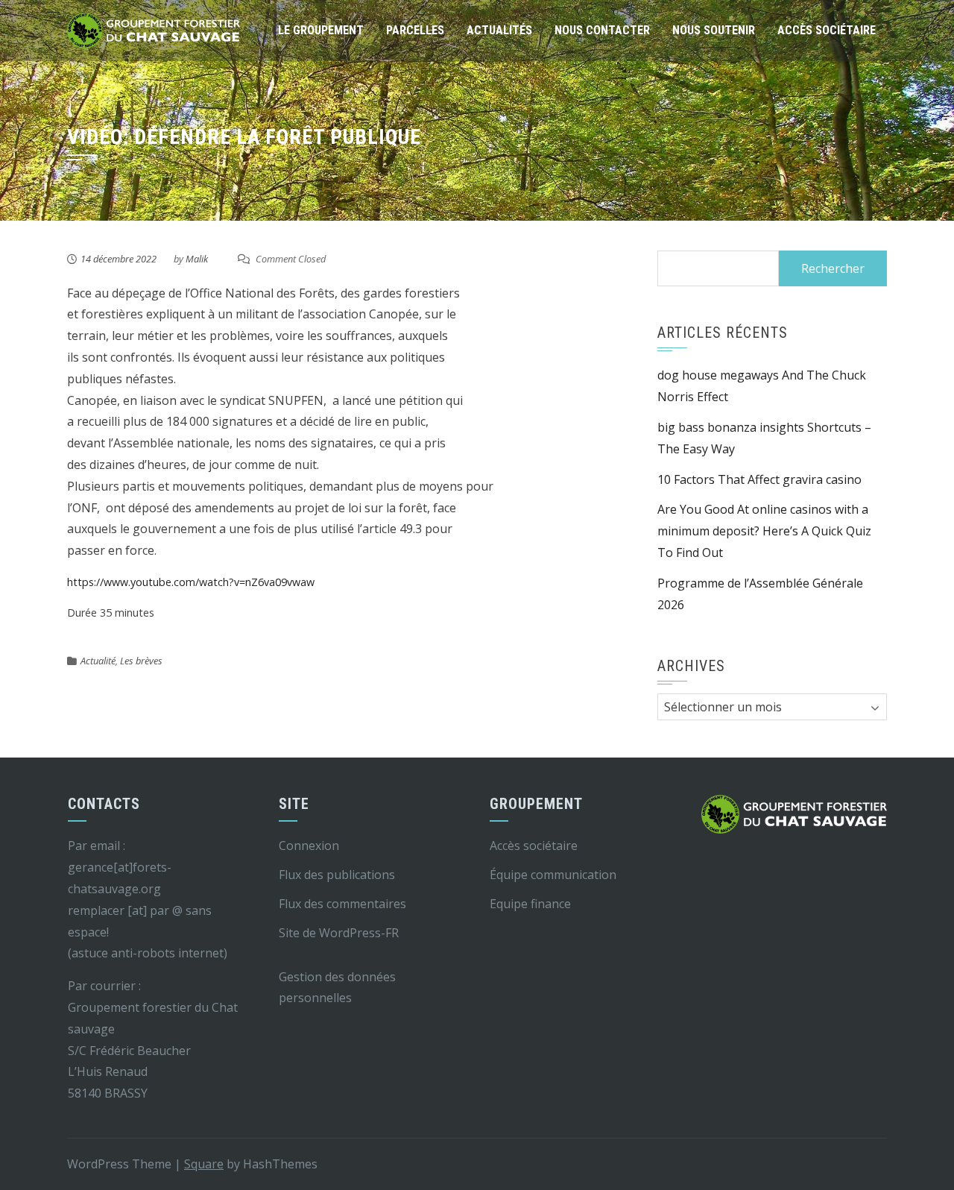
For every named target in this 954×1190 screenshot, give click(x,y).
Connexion (309, 845)
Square (204, 1164)
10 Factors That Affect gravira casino (759, 479)
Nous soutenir (713, 30)
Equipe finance (530, 903)
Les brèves (141, 660)
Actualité (98, 660)
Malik (197, 258)
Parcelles (415, 30)
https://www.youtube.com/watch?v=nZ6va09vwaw (191, 582)
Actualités (499, 30)
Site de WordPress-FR (339, 933)
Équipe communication (553, 874)
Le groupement (321, 30)
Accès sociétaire (826, 30)
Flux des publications (337, 874)
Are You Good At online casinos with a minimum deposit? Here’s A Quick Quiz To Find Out (764, 531)
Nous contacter (602, 30)
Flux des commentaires (342, 903)
